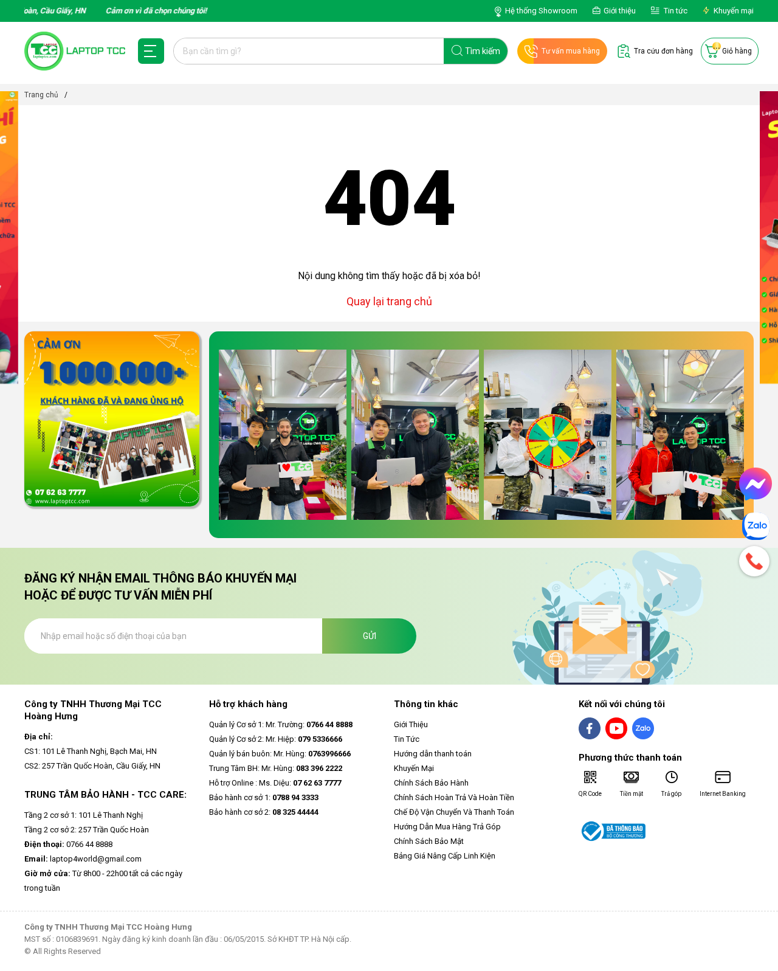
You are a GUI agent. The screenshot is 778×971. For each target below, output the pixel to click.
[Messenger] (755, 484)
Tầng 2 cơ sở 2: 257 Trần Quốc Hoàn (86, 829)
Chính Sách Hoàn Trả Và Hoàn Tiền (454, 797)
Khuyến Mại (414, 768)
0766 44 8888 (68, 844)
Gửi (369, 636)
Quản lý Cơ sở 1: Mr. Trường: (281, 724)
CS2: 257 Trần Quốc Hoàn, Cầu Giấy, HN (92, 765)
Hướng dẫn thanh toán (433, 753)
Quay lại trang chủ (389, 301)
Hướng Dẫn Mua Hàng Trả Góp (447, 826)
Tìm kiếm (482, 51)
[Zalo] (755, 526)
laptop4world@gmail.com (83, 858)
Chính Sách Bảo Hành (431, 782)
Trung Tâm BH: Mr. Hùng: (275, 768)
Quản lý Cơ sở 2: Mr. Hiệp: (275, 739)
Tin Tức (406, 739)
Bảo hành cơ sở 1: (263, 797)
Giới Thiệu (411, 724)
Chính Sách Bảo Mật (429, 841)
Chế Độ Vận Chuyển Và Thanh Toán (454, 812)
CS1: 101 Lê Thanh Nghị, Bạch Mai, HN (90, 751)
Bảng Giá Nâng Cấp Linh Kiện (444, 855)
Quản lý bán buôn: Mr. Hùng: (280, 753)
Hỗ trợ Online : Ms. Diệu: (275, 782)
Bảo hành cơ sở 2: (263, 812)
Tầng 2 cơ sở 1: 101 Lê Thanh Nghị (83, 815)
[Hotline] (755, 561)
